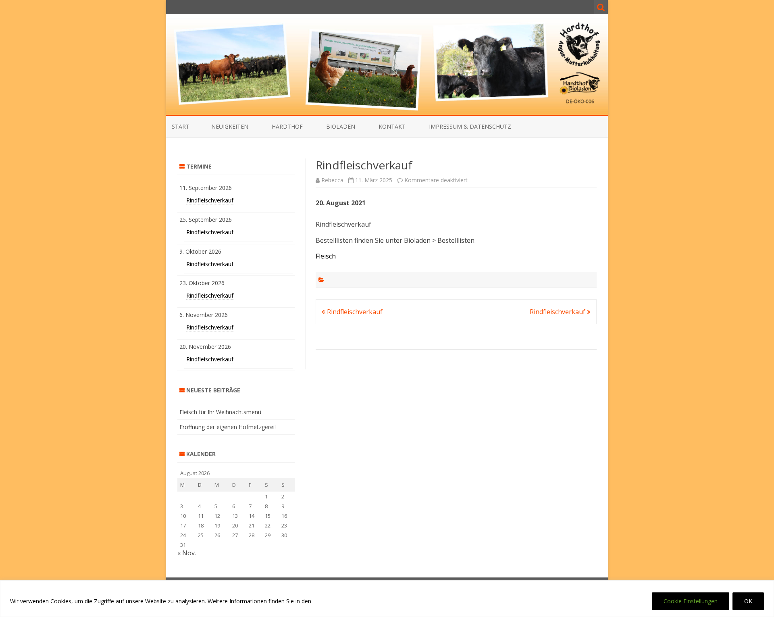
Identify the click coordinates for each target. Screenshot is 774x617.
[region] (387, 598)
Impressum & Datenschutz (470, 126)
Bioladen (340, 126)
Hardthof (287, 126)
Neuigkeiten (229, 126)
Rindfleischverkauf (354, 311)
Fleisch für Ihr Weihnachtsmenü (220, 412)
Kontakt (392, 126)
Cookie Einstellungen (691, 601)
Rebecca (332, 180)
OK (748, 601)
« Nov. (186, 552)
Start (180, 126)
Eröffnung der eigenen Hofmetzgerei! (227, 427)
